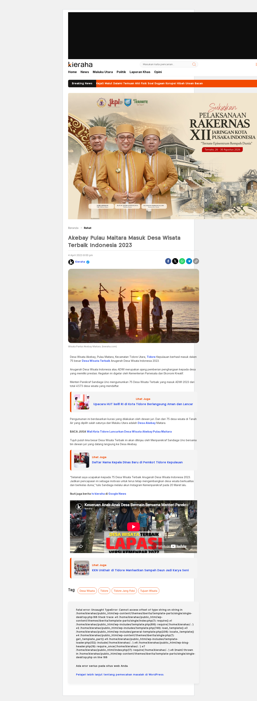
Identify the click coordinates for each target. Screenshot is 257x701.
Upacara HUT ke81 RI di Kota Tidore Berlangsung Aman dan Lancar (143, 404)
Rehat (87, 227)
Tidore (104, 590)
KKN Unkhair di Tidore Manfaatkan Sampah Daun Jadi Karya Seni (140, 570)
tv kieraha (98, 493)
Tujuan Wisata (148, 590)
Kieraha (80, 262)
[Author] (71, 262)
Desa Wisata (87, 590)
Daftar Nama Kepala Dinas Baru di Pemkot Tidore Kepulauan (137, 462)
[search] (194, 64)
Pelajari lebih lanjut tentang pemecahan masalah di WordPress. (120, 674)
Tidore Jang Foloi (124, 590)
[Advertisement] (128, 26)
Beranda (73, 227)
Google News (117, 493)
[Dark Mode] (248, 64)
